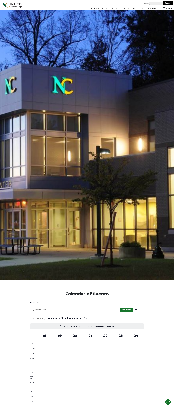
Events (32, 302)
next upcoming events (105, 326)
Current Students (120, 8)
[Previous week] (30, 318)
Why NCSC (138, 8)
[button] (168, 402)
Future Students (98, 8)
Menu (169, 8)
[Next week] (33, 318)
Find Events (126, 310)
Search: (146, 3)
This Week (40, 318)
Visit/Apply (153, 8)
